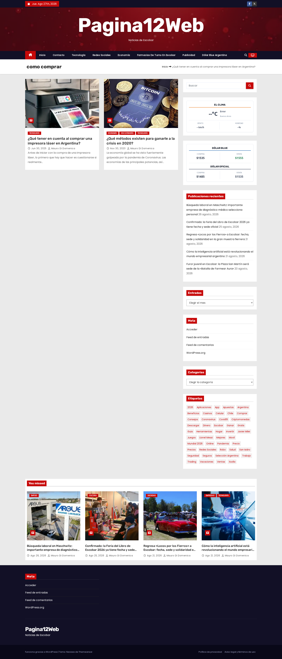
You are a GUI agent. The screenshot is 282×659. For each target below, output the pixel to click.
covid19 (223, 419)
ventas (221, 461)
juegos (192, 437)
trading (192, 461)
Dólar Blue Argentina (214, 55)
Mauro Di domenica (62, 148)
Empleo (34, 495)
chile (230, 413)
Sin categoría (127, 133)
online (210, 443)
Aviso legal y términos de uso (240, 651)
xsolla (232, 461)
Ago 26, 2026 (39, 555)
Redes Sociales (102, 55)
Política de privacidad (210, 651)
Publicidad (189, 55)
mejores (220, 437)
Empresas (210, 495)
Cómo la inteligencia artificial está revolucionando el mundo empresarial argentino (228, 550)
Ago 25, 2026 (97, 555)
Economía (124, 55)
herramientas (204, 431)
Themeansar (85, 651)
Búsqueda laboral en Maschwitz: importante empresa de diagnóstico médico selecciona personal (214, 209)
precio (236, 443)
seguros (207, 455)
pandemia (223, 443)
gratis (241, 425)
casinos (207, 413)
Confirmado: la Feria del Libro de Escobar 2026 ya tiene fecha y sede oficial (110, 550)
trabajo (246, 455)
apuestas (228, 407)
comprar (242, 413)
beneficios (193, 413)
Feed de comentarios (200, 345)
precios (192, 449)
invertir (230, 431)
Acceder (191, 329)
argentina (243, 407)
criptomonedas (241, 419)
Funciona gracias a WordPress (41, 651)
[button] (245, 55)
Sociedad (152, 495)
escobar (218, 425)
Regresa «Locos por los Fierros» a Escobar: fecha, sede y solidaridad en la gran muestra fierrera (169, 550)
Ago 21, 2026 (155, 555)
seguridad (193, 455)
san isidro (244, 449)
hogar (219, 431)
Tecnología (79, 55)
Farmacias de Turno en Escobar (156, 55)
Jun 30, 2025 (39, 148)
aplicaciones (204, 407)
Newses (70, 651)
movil (232, 437)
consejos (193, 419)
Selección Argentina (227, 455)
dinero (206, 425)
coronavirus (208, 419)
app (217, 407)
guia (190, 431)
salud (232, 449)
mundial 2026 (195, 443)
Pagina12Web (141, 25)
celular (220, 413)
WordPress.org (195, 353)
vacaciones (206, 461)
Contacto (59, 55)
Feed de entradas (197, 337)
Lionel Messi (206, 437)
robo (223, 449)
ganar (230, 425)
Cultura (93, 495)
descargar (193, 425)
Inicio (42, 55)
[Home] (30, 55)
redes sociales (207, 449)
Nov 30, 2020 (118, 148)
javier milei (244, 431)
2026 (190, 407)
